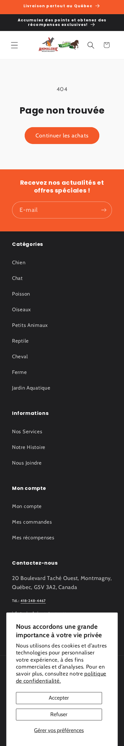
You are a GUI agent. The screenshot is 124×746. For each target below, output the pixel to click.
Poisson (21, 294)
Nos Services (27, 431)
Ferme (19, 372)
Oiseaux (21, 309)
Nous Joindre (27, 463)
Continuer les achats (62, 135)
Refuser (58, 714)
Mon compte (27, 506)
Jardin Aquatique (31, 388)
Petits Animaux (30, 325)
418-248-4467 (33, 600)
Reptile (20, 341)
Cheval (20, 356)
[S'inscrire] (104, 210)
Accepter (59, 697)
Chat (17, 278)
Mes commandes (32, 522)
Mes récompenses (33, 537)
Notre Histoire (28, 447)
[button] (15, 45)
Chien (19, 262)
